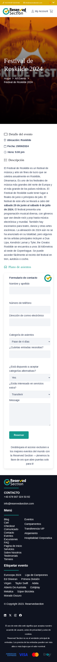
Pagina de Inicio (13, 545)
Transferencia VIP (34, 528)
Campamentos (32, 523)
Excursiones (11, 539)
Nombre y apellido (19, 283)
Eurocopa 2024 (12, 574)
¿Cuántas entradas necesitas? (26, 347)
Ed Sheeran (10, 579)
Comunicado (11, 529)
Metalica (8, 591)
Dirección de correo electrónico (26, 315)
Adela (35, 583)
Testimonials (11, 555)
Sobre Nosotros (12, 552)
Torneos (8, 559)
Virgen (7, 583)
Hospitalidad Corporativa (38, 537)
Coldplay (35, 587)
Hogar (7, 78)
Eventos (8, 535)
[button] (52, 2)
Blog (6, 519)
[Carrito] (51, 11)
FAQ (6, 542)
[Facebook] (20, 615)
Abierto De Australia (15, 587)
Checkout (9, 526)
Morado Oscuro (12, 595)
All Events (20, 78)
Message (14, 400)
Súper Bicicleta (25, 591)
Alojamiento (31, 533)
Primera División (30, 579)
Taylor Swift (21, 583)
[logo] (15, 11)
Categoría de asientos (21, 334)
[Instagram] (15, 615)
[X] (10, 615)
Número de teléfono (20, 302)
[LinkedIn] (5, 615)
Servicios (9, 549)
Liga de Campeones (36, 574)
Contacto (9, 532)
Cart (6, 522)
